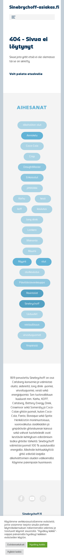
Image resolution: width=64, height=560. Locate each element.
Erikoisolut (32, 177)
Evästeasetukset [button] (15, 545)
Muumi (32, 251)
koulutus (42, 209)
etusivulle (34, 74)
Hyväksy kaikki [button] (37, 545)
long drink (32, 219)
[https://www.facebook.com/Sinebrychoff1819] (21, 498)
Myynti (22, 261)
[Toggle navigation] (32, 17)
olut (43, 261)
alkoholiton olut (32, 125)
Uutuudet (32, 314)
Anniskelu (32, 135)
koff (19, 209)
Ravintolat (32, 293)
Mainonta (32, 240)
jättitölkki (32, 188)
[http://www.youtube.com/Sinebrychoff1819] (32, 498)
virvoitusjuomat (32, 335)
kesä (43, 198)
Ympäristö (32, 346)
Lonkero (32, 230)
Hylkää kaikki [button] (14, 552)
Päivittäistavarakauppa (32, 282)
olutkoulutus (32, 272)
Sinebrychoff (32, 304)
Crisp (32, 156)
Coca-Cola (32, 146)
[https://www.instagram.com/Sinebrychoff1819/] (43, 498)
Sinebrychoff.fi (32, 514)
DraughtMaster (32, 167)
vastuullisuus (32, 325)
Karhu (21, 198)
